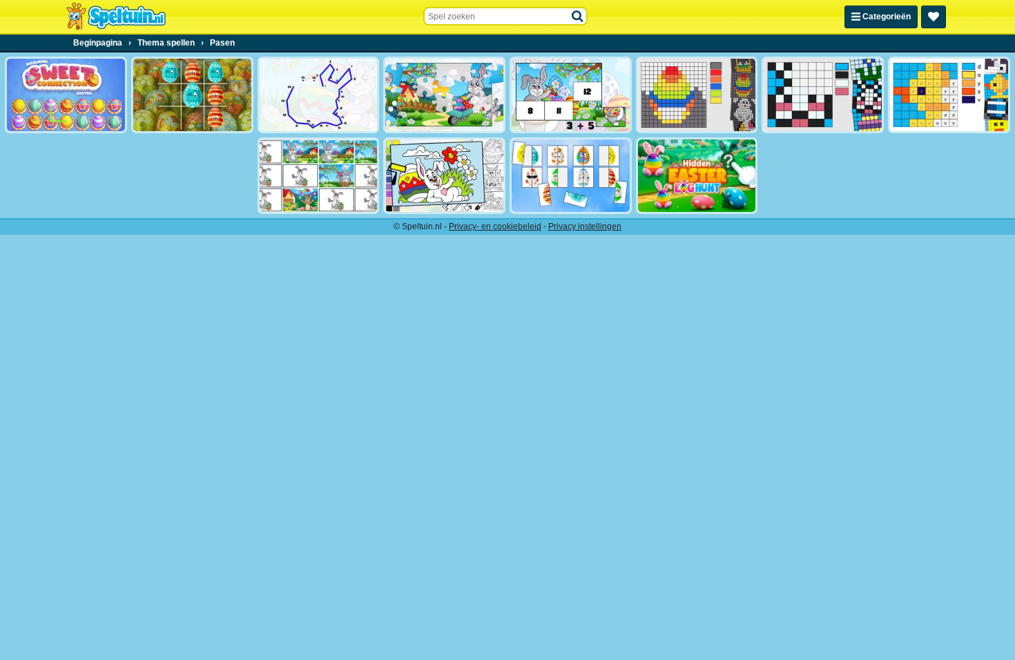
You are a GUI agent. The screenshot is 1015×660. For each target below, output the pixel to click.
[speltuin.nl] (116, 16)
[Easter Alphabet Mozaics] (949, 95)
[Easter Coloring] (444, 175)
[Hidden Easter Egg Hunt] (697, 175)
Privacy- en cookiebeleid (495, 226)
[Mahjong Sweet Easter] (66, 95)
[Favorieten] (933, 17)
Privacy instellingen (584, 226)
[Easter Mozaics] (823, 95)
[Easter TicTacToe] (192, 95)
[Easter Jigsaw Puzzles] (444, 95)
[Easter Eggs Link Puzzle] (571, 175)
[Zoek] (578, 16)
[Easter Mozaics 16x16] (697, 95)
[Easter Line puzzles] (319, 95)
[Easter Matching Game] (319, 175)
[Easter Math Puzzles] (571, 95)
